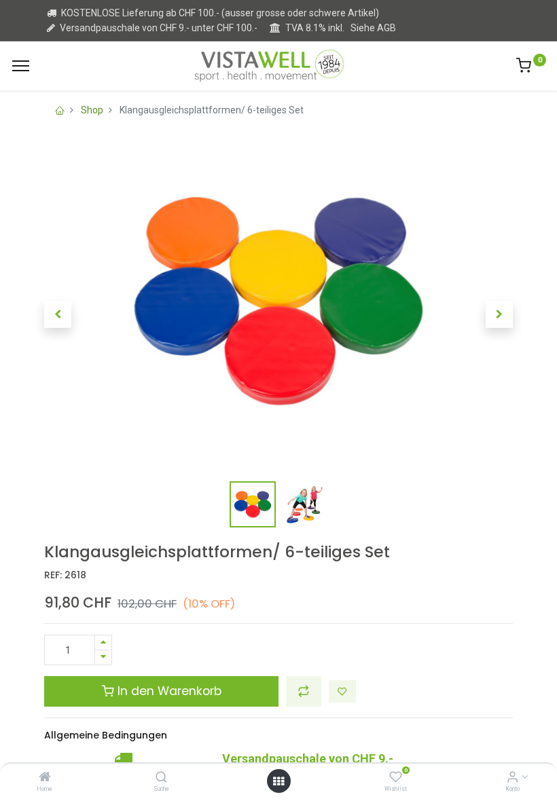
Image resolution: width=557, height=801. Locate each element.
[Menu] (21, 65)
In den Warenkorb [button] (167, 691)
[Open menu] (278, 781)
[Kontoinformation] (512, 777)
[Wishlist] (395, 777)
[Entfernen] (103, 657)
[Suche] (161, 777)
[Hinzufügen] (103, 642)
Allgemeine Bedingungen (105, 735)
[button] (57, 314)
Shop (92, 110)
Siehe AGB (373, 27)
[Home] (45, 777)
